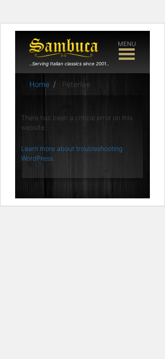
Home (39, 84)
